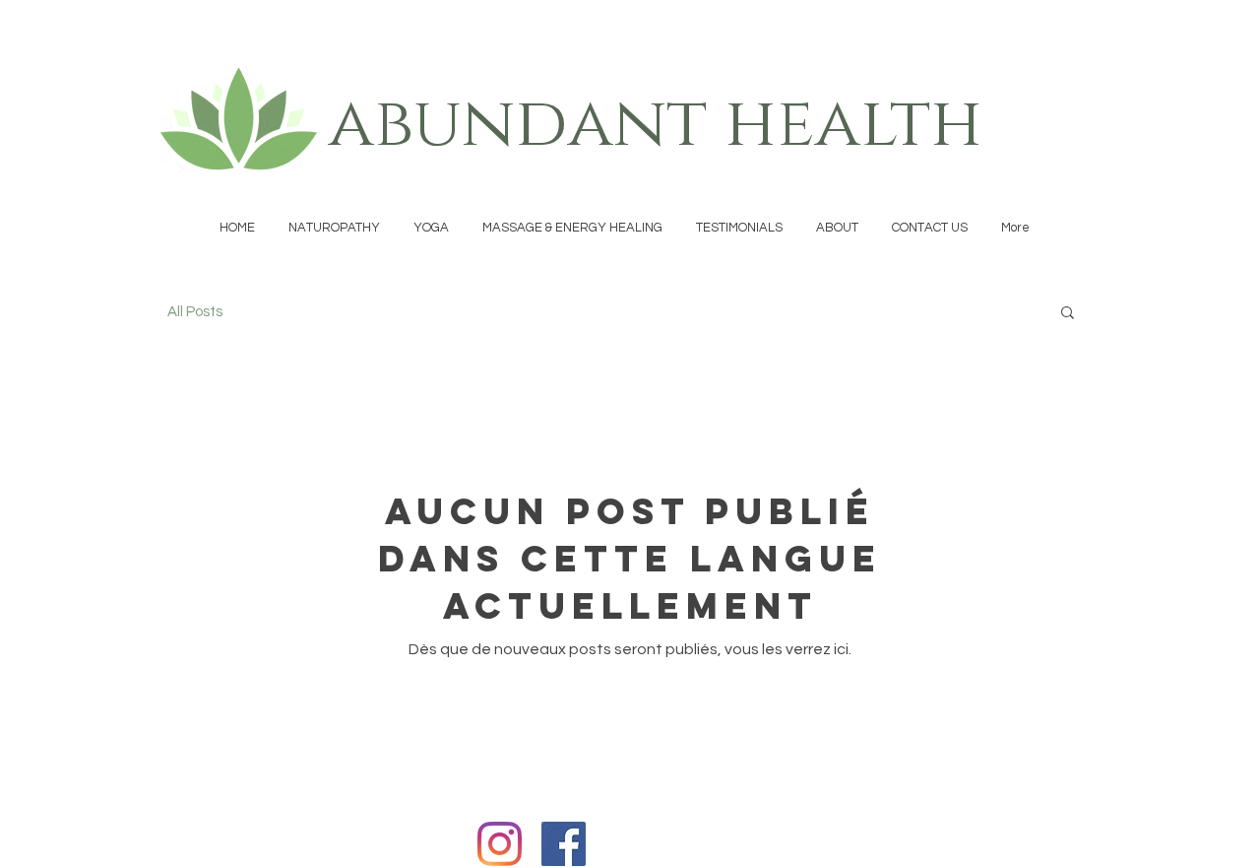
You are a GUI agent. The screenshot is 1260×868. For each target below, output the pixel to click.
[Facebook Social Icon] (563, 844)
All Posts (194, 311)
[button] (1067, 313)
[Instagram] (499, 844)
